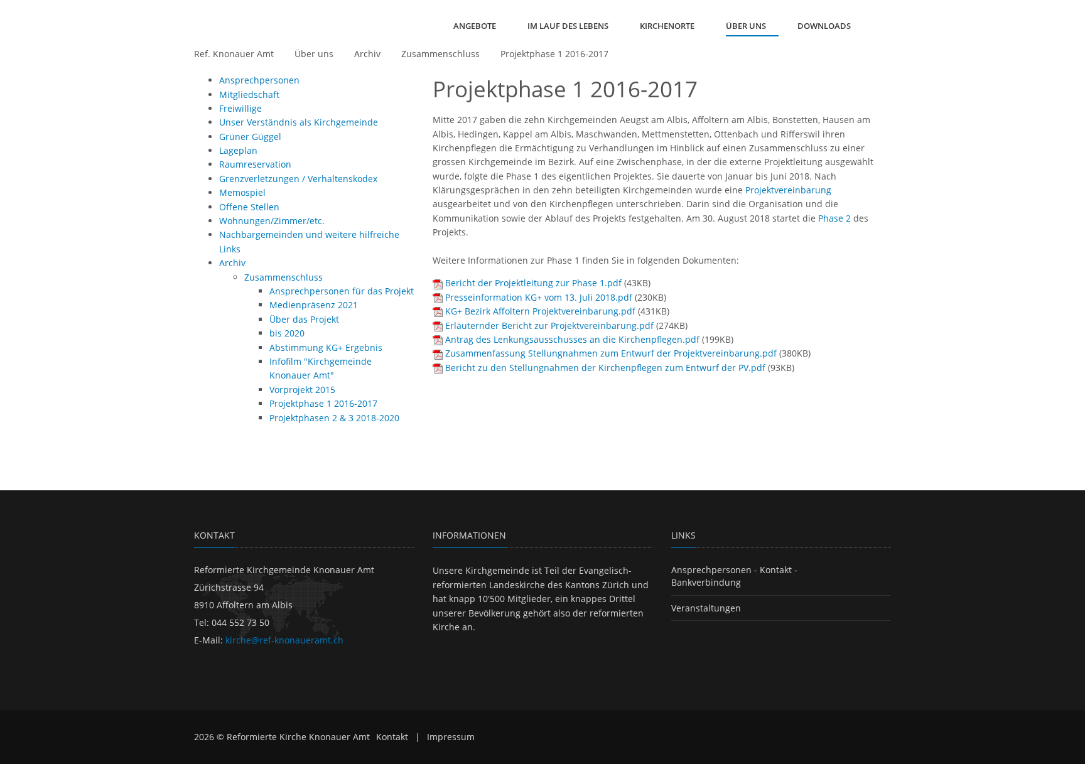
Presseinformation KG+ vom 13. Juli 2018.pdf (538, 297)
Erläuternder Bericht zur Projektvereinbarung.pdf (549, 325)
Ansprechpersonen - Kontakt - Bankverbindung (734, 576)
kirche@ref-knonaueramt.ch (284, 640)
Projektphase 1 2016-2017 (554, 54)
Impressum (451, 737)
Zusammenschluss (440, 54)
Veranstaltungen (706, 608)
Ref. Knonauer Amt (234, 54)
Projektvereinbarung (788, 190)
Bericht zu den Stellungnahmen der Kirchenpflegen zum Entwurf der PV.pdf (605, 368)
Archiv (367, 54)
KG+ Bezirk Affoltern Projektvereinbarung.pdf (540, 311)
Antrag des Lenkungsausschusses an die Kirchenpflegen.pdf (572, 339)
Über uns (313, 54)
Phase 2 (834, 218)
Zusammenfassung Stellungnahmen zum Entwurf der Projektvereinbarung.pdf (611, 353)
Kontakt (392, 737)
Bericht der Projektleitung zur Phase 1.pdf (533, 283)
